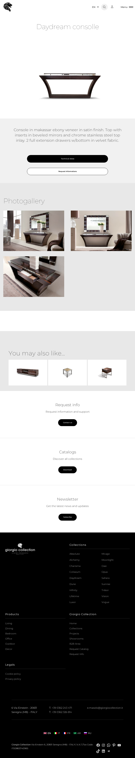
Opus (105, 571)
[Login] (114, 6)
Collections (75, 628)
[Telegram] (109, 751)
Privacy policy (13, 678)
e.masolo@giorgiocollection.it (105, 707)
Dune (72, 584)
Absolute (74, 553)
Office (8, 638)
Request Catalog (79, 649)
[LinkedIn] (103, 751)
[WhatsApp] (109, 744)
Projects (74, 633)
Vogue (105, 602)
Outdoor (10, 643)
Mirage (106, 553)
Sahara (105, 578)
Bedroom (10, 633)
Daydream (75, 578)
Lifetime (74, 596)
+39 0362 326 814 (62, 712)
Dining (9, 628)
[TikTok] (98, 751)
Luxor (72, 602)
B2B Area (74, 643)
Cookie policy (13, 673)
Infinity (73, 590)
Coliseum (74, 571)
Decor (8, 649)
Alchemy (74, 559)
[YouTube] (119, 744)
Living (8, 623)
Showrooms (76, 638)
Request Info (76, 654)
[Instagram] (103, 744)
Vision (105, 596)
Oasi (104, 566)
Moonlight (108, 559)
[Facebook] (98, 744)
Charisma (75, 566)
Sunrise (106, 584)
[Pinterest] (114, 744)
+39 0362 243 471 (62, 707)
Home (73, 623)
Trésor (105, 590)
